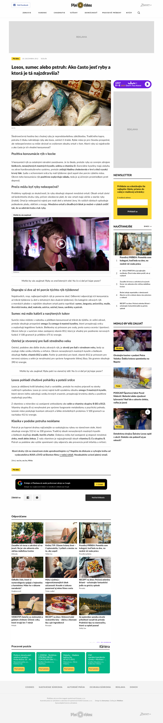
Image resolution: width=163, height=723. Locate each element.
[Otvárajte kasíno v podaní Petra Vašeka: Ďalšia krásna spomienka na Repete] (132, 340)
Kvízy (129, 13)
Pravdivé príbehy (111, 13)
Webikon (120, 700)
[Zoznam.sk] (146, 5)
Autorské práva (76, 687)
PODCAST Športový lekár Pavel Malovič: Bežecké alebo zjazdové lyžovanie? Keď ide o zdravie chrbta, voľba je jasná (130, 398)
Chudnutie (59, 13)
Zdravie (27, 13)
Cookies (29, 687)
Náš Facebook (22, 5)
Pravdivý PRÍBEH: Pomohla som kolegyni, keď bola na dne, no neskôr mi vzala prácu (135, 260)
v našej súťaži (66, 455)
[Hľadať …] (138, 12)
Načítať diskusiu (98, 498)
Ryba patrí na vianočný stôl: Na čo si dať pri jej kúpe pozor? (73, 371)
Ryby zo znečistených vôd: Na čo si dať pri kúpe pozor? (73, 281)
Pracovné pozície (21, 646)
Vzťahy (74, 13)
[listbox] (144, 226)
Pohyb (118, 386)
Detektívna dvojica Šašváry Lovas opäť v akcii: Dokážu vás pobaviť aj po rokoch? (132, 437)
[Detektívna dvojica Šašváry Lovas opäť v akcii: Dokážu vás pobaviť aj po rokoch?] (132, 419)
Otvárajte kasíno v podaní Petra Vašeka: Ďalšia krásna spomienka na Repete (131, 358)
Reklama (120, 687)
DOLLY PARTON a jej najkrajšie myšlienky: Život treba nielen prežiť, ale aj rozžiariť (135, 273)
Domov (134, 687)
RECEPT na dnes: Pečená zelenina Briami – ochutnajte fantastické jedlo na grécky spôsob (135, 306)
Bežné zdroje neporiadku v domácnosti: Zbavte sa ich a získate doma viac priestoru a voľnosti (135, 295)
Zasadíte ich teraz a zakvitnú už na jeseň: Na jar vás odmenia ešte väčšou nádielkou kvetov (135, 284)
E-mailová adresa (124, 198)
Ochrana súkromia (100, 687)
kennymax (105, 700)
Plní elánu (16, 58)
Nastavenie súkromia (50, 687)
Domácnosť (91, 13)
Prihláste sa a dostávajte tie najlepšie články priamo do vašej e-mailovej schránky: (131, 189)
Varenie (42, 13)
